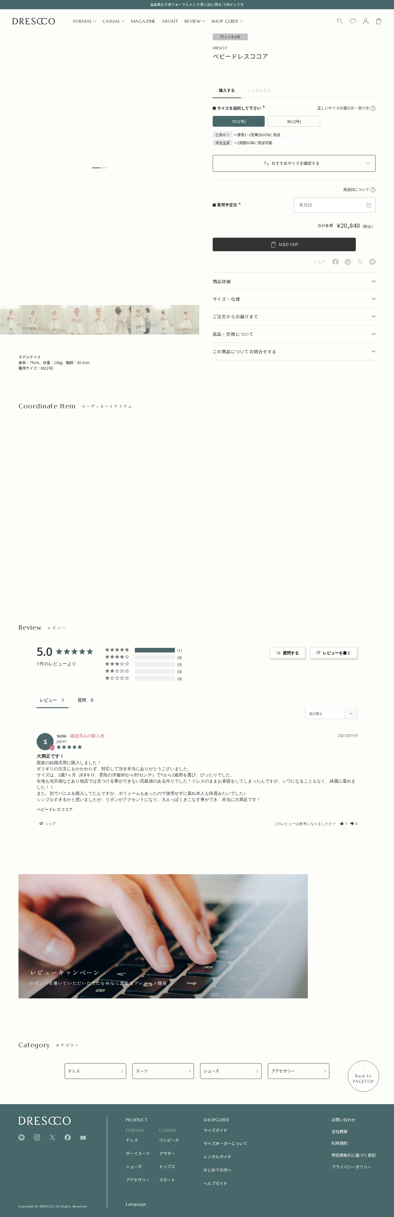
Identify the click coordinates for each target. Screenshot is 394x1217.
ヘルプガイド (215, 1183)
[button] (343, 823)
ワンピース (169, 1140)
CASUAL (111, 21)
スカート (167, 1180)
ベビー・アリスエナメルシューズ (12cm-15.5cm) (243, 554)
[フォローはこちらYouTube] (83, 1138)
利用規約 (340, 1143)
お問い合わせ (344, 1120)
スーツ (142, 1071)
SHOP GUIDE (225, 21)
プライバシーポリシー (352, 1167)
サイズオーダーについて (225, 1143)
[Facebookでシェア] (335, 262)
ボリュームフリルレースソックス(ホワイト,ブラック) (154, 557)
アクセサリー (283, 1071)
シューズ (211, 1071)
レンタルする (259, 90)
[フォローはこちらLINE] (21, 1137)
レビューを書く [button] (337, 653)
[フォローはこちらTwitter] (52, 1137)
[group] (163, 936)
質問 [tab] (82, 700)
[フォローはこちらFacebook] (68, 1137)
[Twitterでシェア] (360, 262)
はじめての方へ (217, 1170)
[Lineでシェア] (372, 262)
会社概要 (340, 1131)
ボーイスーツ (138, 1153)
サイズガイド (215, 1130)
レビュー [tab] (48, 700)
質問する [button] (291, 653)
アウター (167, 1153)
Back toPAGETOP (363, 1078)
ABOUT (170, 21)
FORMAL (82, 21)
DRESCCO (220, 48)
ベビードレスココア (55, 809)
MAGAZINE (143, 21)
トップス (167, 1166)
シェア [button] (50, 823)
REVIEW (193, 21)
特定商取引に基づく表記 (354, 1155)
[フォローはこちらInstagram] (37, 1137)
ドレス (74, 1071)
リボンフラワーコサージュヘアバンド (52, 554)
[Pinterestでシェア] (348, 262)
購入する (227, 90)
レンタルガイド (217, 1157)
